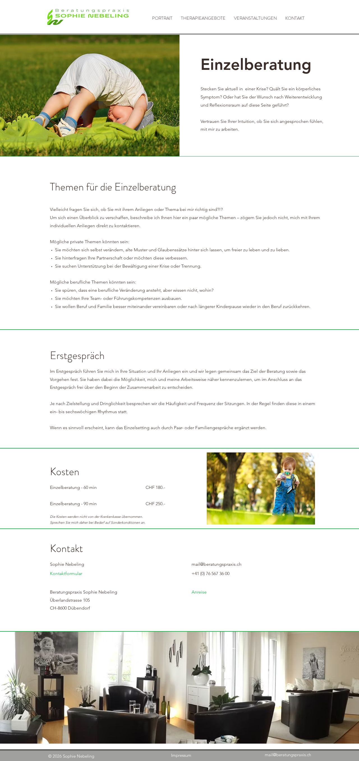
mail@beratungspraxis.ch (288, 754)
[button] (203, 17)
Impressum (181, 755)
